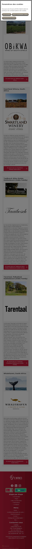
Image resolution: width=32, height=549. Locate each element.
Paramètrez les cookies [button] (9, 18)
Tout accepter (6, 14)
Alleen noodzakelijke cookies (20, 14)
